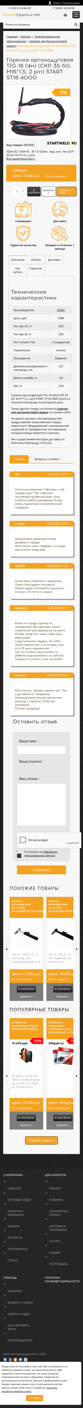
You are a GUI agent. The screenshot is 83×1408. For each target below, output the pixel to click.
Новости (25, 1186)
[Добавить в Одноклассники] (15, 1359)
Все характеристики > (21, 159)
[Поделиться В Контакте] (5, 1359)
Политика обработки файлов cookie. (29, 1389)
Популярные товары (39, 1009)
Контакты (25, 1235)
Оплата (63, 1239)
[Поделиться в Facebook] (10, 1359)
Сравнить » (48, 191)
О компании (13, 1175)
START (61, 310)
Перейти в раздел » (41, 1140)
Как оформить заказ (22, 1325)
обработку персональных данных (40, 853)
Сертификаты (28, 1247)
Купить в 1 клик (66, 191)
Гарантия (25, 1289)
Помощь (10, 1278)
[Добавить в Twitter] (20, 1359)
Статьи (22, 1258)
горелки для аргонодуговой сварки (39, 410)
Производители (31, 1338)
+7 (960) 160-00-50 (63, 8)
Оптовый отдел (31, 1198)
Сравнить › (26, 996)
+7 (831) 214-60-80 (20, 8)
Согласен (35, 1398)
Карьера (25, 1224)
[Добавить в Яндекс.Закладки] (25, 1359)
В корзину (34, 191)
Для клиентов (55, 1175)
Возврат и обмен (31, 1300)
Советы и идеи (28, 1312)
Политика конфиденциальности (62, 1279)
